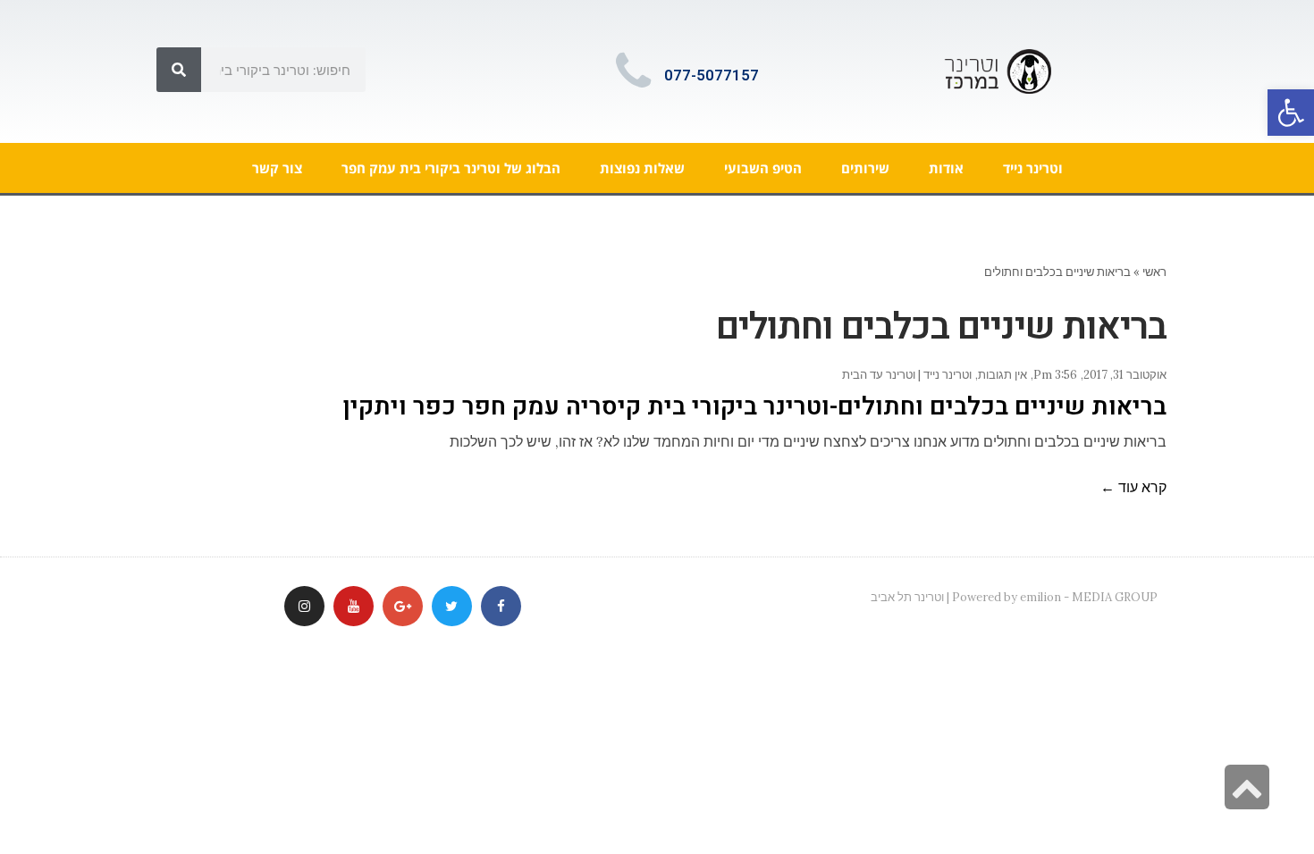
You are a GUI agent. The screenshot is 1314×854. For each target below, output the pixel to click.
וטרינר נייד (1033, 168)
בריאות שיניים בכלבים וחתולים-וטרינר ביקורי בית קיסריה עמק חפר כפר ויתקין (754, 407)
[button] (1291, 112)
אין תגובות (1002, 374)
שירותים (865, 168)
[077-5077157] (633, 71)
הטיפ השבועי (763, 168)
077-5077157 (711, 75)
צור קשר (277, 168)
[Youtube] (353, 606)
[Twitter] (452, 606)
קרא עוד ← (1133, 487)
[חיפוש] (178, 69)
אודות (946, 168)
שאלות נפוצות (642, 168)
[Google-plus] (403, 606)
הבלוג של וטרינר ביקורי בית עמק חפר (450, 168)
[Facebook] (501, 606)
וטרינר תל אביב (907, 597)
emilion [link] (1040, 597)
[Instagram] (304, 606)
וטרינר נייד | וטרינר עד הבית (907, 374)
